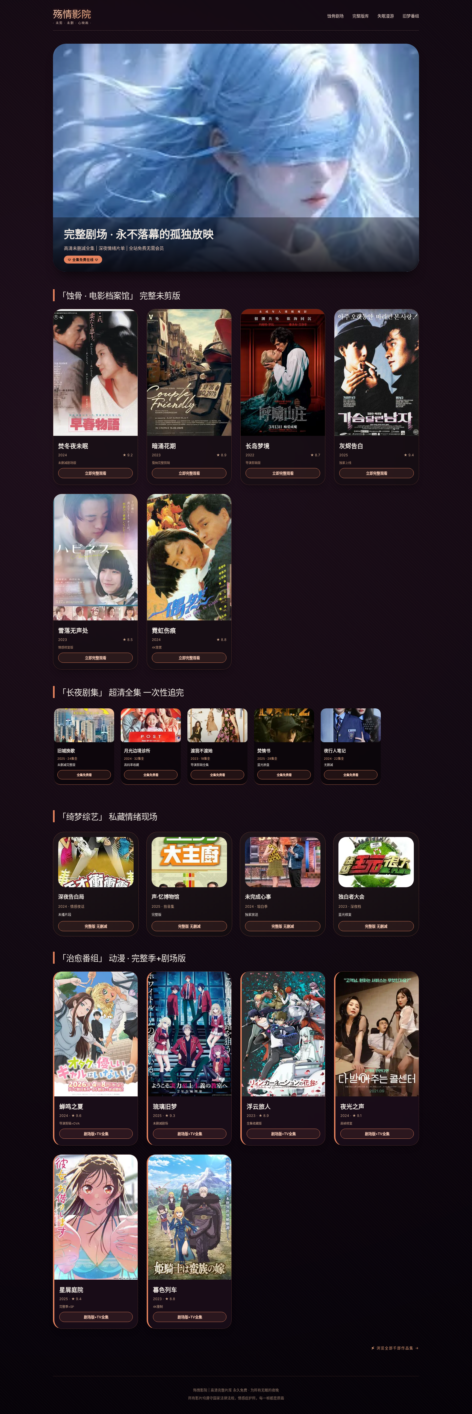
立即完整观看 (95, 473)
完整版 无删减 (96, 926)
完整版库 (360, 16)
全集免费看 (84, 775)
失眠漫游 (385, 16)
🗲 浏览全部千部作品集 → (395, 1348)
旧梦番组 (411, 16)
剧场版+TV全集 (96, 1134)
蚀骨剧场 (335, 16)
